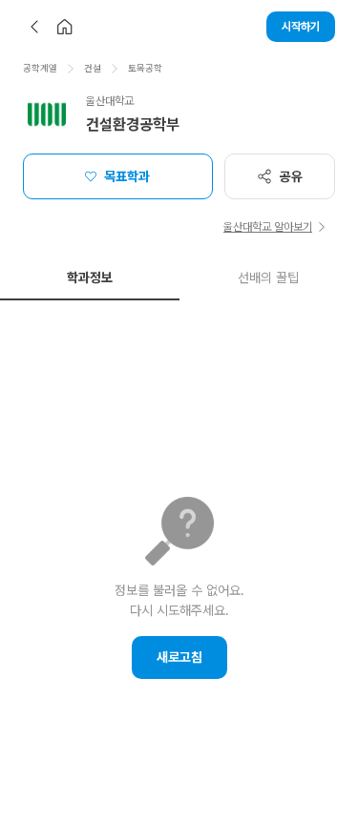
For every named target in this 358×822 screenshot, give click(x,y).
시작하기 (301, 26)
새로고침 (179, 657)
